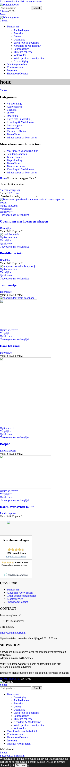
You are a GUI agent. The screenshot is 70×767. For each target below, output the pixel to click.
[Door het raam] (17, 297)
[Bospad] (25, 425)
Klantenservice (15, 598)
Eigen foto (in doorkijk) (26, 42)
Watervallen (20, 55)
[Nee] (28, 765)
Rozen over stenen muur (17, 507)
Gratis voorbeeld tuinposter (21, 595)
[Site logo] (9, 4)
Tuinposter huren (16, 166)
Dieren (17, 36)
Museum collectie (23, 51)
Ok (17, 765)
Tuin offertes (13, 134)
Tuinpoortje (8, 285)
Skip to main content (31, 1)
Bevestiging (20, 697)
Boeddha (18, 33)
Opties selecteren (9, 205)
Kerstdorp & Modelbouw (27, 45)
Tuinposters (13, 589)
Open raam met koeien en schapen (24, 221)
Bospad (5, 444)
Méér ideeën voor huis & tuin (22, 150)
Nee (23, 765)
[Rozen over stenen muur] (25, 487)
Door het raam (10, 346)
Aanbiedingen (21, 30)
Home (3, 178)
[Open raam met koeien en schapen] (35, 202)
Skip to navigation (10, 1)
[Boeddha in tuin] (9, 234)
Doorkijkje (19, 39)
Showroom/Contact (17, 601)
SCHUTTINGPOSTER (10, 678)
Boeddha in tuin (11, 253)
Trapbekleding (14, 160)
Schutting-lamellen (17, 154)
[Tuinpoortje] (18, 266)
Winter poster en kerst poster (29, 58)
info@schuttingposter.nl (12, 632)
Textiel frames (14, 157)
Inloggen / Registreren (19, 743)
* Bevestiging (21, 61)
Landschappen (21, 48)
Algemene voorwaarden (20, 592)
